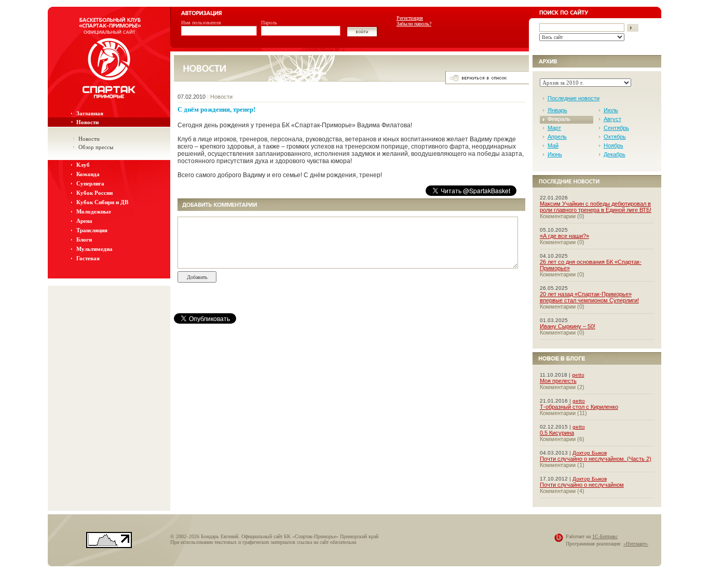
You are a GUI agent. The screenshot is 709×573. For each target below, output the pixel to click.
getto (578, 375)
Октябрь (615, 137)
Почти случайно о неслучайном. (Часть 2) (595, 459)
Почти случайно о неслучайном (582, 485)
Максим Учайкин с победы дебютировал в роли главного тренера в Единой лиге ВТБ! (595, 207)
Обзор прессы (95, 147)
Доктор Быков (589, 453)
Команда (88, 174)
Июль (611, 110)
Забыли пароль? (414, 23)
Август (612, 119)
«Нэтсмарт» (635, 544)
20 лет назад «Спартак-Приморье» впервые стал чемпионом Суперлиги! (589, 297)
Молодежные (93, 211)
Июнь (555, 154)
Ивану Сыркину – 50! (567, 326)
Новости (87, 122)
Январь (557, 110)
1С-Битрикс (605, 536)
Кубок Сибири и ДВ (102, 202)
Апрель (557, 137)
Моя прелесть (558, 381)
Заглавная (89, 113)
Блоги (84, 239)
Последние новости (573, 98)
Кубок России (94, 193)
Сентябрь (616, 128)
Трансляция (91, 230)
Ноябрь (613, 145)
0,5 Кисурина (557, 433)
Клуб (83, 165)
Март (554, 128)
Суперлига (90, 183)
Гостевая (88, 258)
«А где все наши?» (564, 236)
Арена (84, 221)
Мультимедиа (94, 249)
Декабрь (614, 154)
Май (553, 145)
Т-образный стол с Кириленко (579, 407)
